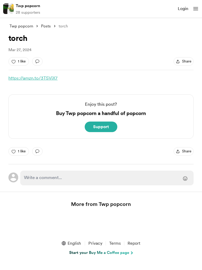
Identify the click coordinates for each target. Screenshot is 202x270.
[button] (196, 9)
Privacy (95, 243)
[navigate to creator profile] (8, 8)
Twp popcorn (28, 5)
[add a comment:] (37, 61)
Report (134, 243)
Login (183, 8)
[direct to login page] (107, 178)
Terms (115, 243)
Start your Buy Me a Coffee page (99, 252)
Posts (46, 26)
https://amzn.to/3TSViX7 (33, 78)
